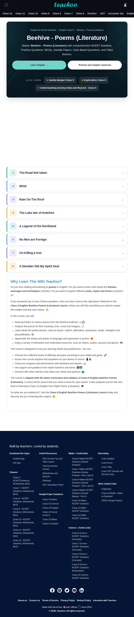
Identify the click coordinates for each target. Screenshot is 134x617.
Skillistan (47, 481)
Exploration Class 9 (95, 80)
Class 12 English (50, 523)
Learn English (107, 459)
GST (102, 13)
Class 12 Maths (50, 519)
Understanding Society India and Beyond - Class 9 (68, 88)
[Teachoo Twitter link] (67, 590)
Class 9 (45, 13)
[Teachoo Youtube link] (74, 590)
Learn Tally (106, 467)
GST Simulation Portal (53, 485)
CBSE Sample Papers (111, 500)
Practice (92, 13)
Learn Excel (107, 463)
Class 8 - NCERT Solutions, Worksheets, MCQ (23, 501)
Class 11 (20, 13)
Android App (18, 459)
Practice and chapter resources (95, 65)
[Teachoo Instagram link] (60, 590)
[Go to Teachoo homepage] (65, 4)
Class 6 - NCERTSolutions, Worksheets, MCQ (21, 480)
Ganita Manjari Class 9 (61, 80)
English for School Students (43, 30)
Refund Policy (84, 600)
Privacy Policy (68, 600)
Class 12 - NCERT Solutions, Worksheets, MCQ (23, 543)
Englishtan (106, 489)
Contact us (34, 600)
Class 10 (33, 13)
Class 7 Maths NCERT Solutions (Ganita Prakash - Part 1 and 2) (82, 472)
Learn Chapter (39, 65)
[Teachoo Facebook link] (52, 590)
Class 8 (57, 13)
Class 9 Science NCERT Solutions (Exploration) (80, 567)
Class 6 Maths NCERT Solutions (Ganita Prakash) (82, 462)
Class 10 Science (51, 504)
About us (22, 600)
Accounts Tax (116, 13)
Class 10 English (50, 508)
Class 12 (7, 13)
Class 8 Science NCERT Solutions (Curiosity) (80, 557)
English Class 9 (66, 30)
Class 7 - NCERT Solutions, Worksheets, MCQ (23, 491)
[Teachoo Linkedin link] (81, 590)
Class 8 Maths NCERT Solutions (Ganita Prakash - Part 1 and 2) (82, 482)
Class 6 (80, 13)
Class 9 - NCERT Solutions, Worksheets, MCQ (23, 512)
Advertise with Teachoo (104, 600)
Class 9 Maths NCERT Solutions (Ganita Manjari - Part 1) (82, 493)
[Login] (125, 5)
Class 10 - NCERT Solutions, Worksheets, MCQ (23, 522)
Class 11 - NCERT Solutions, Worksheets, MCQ (23, 533)
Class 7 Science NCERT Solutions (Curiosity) (80, 546)
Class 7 (68, 13)
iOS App (17, 463)
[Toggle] (7, 5)
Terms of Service (50, 600)
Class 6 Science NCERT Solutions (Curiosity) (80, 536)
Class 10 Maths (50, 499)
